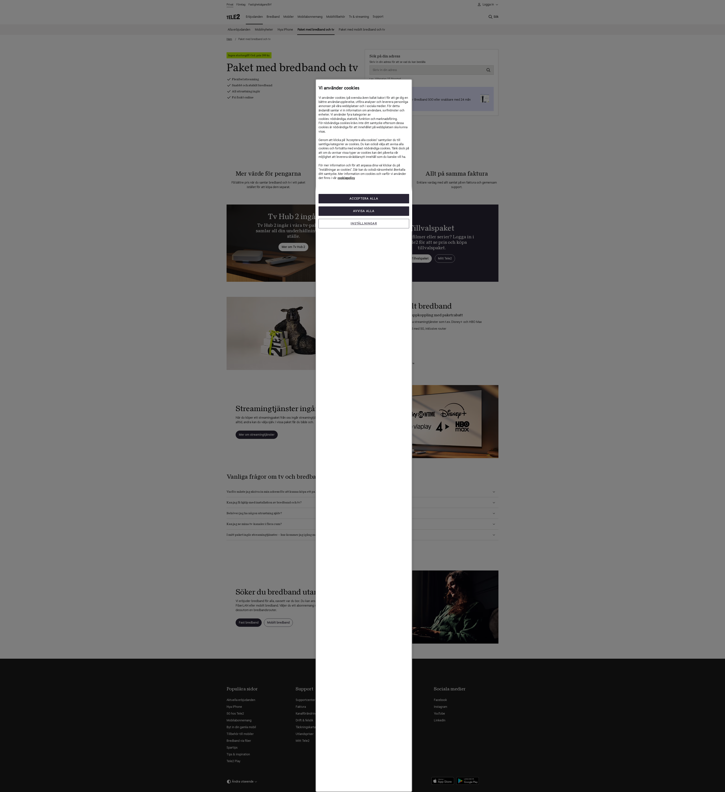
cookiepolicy (346, 178)
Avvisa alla (363, 211)
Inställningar (364, 223)
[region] (363, 435)
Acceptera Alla (363, 198)
